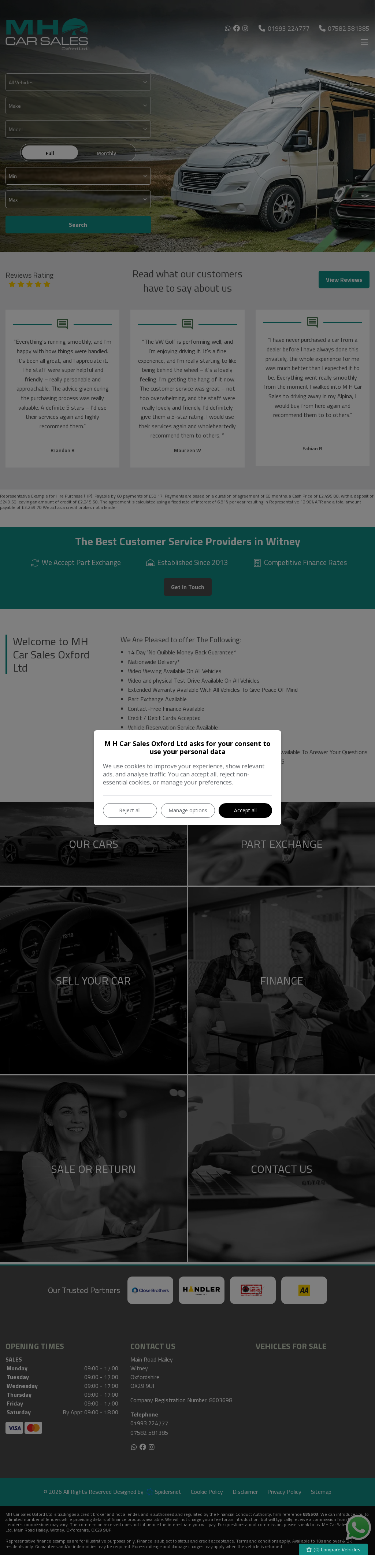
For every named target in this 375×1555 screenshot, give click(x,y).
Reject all (130, 810)
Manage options (187, 810)
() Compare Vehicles (336, 1549)
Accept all (245, 810)
